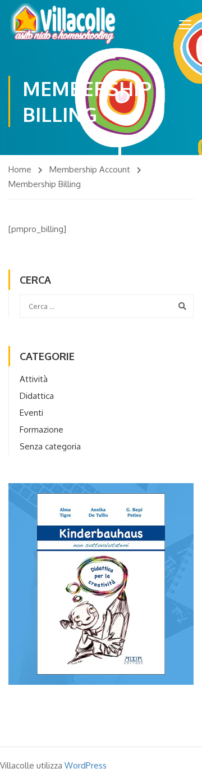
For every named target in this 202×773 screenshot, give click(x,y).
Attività (34, 379)
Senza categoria (50, 446)
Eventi (31, 412)
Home (19, 169)
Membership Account (89, 169)
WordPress (86, 765)
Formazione (41, 429)
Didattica (37, 395)
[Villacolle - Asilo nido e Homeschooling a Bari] (63, 24)
